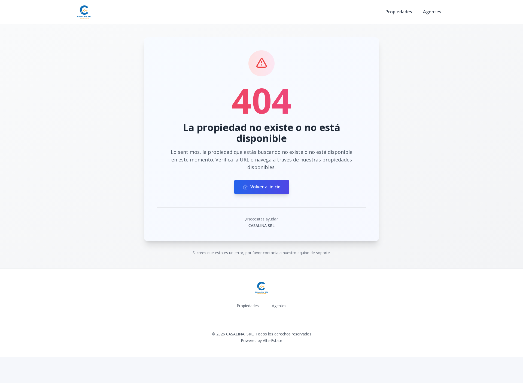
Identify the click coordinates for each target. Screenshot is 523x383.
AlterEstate (272, 340)
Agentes (432, 12)
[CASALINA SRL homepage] (84, 11)
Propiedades (398, 12)
